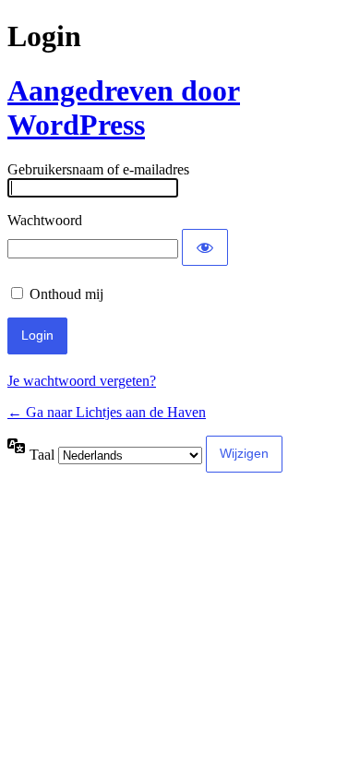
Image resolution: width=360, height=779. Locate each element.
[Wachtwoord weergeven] (205, 247)
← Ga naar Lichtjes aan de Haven (106, 412)
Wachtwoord (44, 220)
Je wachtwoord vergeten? (81, 381)
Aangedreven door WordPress (123, 107)
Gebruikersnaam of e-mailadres (98, 169)
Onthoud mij (66, 294)
